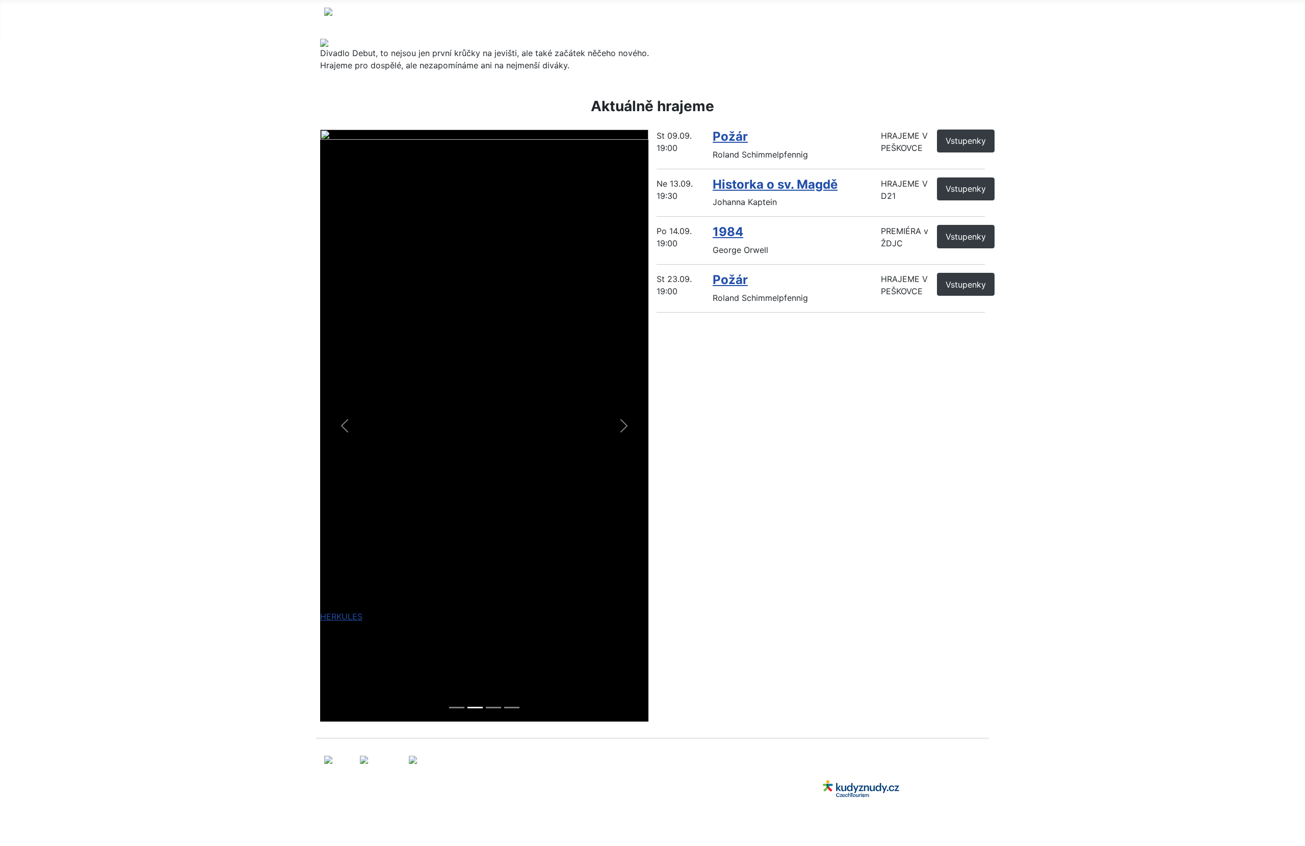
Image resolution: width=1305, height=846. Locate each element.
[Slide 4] (511, 707)
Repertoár (584, 19)
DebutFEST (647, 19)
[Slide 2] (475, 707)
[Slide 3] (493, 707)
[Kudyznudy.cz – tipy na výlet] (861, 788)
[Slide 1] (456, 707)
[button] (345, 426)
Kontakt (757, 19)
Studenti (706, 19)
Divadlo (462, 19)
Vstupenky (966, 141)
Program (526, 19)
